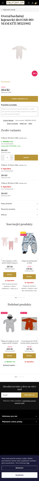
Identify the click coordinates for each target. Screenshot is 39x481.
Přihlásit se (29, 395)
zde (28, 463)
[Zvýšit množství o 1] (11, 157)
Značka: (8, 120)
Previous (2, 259)
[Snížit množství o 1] (2, 157)
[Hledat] (29, 2)
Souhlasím (20, 475)
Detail (9, 275)
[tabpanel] (10, 262)
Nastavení (19, 468)
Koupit (26, 158)
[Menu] (2, 2)
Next (37, 259)
